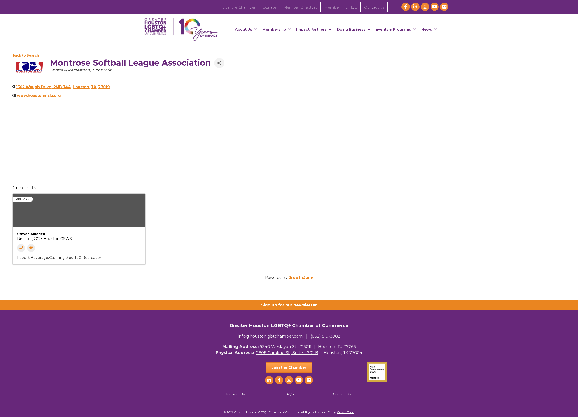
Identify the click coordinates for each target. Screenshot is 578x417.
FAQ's (289, 394)
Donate (269, 7)
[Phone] (21, 248)
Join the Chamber (239, 7)
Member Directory (300, 7)
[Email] (31, 248)
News (426, 29)
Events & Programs (393, 29)
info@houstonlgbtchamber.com (270, 336)
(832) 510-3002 (325, 336)
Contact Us (374, 7)
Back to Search (25, 55)
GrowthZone (300, 277)
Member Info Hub (340, 7)
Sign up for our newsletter (289, 305)
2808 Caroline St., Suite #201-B (287, 352)
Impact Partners (311, 29)
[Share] (219, 63)
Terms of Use (236, 394)
